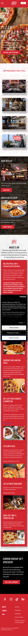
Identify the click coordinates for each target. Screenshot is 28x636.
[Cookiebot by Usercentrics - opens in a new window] (19, 297)
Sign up (4, 607)
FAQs (3, 614)
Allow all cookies (14, 327)
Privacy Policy (18, 610)
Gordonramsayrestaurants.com (7, 629)
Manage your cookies (13, 332)
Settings (21, 322)
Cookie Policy (18, 613)
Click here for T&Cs (7, 423)
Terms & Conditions (19, 617)
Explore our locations (10, 52)
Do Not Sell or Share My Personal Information (20, 621)
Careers (4, 610)
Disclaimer (17, 607)
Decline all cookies (14, 338)
